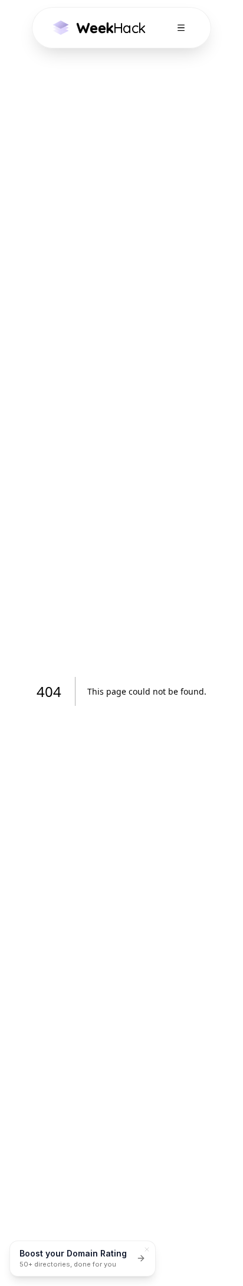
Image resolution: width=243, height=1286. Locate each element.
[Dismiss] (147, 1249)
